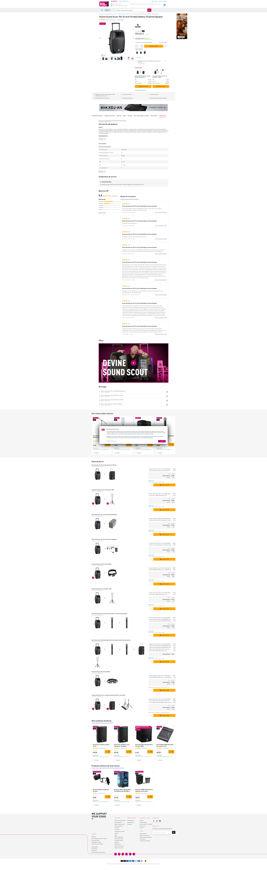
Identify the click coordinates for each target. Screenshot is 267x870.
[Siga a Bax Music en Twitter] (157, 821)
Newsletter (129, 824)
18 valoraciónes (166, 748)
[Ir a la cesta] (164, 4)
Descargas (130, 115)
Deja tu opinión (102, 212)
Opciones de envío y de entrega (146, 824)
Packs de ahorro (154, 115)
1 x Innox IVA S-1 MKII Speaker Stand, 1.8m (158, 594)
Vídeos (124, 115)
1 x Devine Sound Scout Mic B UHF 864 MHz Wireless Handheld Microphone (160, 620)
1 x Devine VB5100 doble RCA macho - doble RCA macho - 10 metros (160, 569)
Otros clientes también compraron (141, 115)
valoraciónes (112, 19)
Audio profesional (118, 822)
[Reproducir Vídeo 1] (133, 363)
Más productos (162, 115)
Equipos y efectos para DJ (120, 824)
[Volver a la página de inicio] (102, 10)
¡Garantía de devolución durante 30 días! (120, 5)
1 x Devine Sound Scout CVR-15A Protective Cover (159, 470)
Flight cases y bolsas (119, 847)
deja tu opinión (121, 19)
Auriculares (117, 829)
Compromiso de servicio (109, 115)
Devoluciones (142, 826)
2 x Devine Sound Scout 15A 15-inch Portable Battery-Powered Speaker (160, 493)
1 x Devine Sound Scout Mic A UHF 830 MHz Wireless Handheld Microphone (160, 619)
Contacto (141, 820)
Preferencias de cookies (111, 441)
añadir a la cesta (165, 484)
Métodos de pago (143, 822)
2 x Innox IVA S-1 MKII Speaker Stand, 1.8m (158, 495)
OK (162, 441)
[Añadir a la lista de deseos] (165, 46)
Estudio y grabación (118, 826)
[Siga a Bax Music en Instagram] (160, 821)
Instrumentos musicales (119, 831)
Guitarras (116, 833)
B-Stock (160, 42)
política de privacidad (148, 437)
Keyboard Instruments (119, 838)
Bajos (116, 835)
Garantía (141, 827)
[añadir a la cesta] (108, 444)
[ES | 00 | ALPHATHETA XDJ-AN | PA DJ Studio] (133, 107)
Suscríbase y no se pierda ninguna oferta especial (162, 828)
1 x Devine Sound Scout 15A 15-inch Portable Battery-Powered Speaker (160, 469)
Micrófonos (117, 827)
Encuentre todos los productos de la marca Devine (102, 722)
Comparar (97, 452)
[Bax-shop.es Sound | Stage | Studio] (104, 3)
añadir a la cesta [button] (154, 46)
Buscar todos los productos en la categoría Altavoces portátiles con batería (108, 767)
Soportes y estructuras (119, 846)
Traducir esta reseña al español (161, 212)
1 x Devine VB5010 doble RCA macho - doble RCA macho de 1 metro (160, 677)
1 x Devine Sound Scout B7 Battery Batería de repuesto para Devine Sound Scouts (160, 520)
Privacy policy (142, 839)
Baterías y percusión (119, 836)
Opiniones (119, 115)
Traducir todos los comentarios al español (129, 199)
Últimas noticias (130, 822)
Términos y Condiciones (144, 835)
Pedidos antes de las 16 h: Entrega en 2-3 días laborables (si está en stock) (146, 4)
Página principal (143, 833)
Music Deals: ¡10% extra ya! (120, 820)
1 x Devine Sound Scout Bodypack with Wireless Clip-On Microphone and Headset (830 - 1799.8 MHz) (160, 544)
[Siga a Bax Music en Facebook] (153, 821)
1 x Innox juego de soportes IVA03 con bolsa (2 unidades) (160, 702)
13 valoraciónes (102, 748)
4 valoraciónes (102, 793)
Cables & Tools (118, 844)
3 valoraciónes (144, 748)
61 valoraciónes (123, 748)
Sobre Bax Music (130, 820)
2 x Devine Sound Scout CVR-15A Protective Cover (159, 700)
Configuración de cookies (145, 840)
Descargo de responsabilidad (145, 837)
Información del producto (97, 115)
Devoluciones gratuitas (117, 4)
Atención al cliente (145, 817)
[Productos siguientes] (174, 413)
